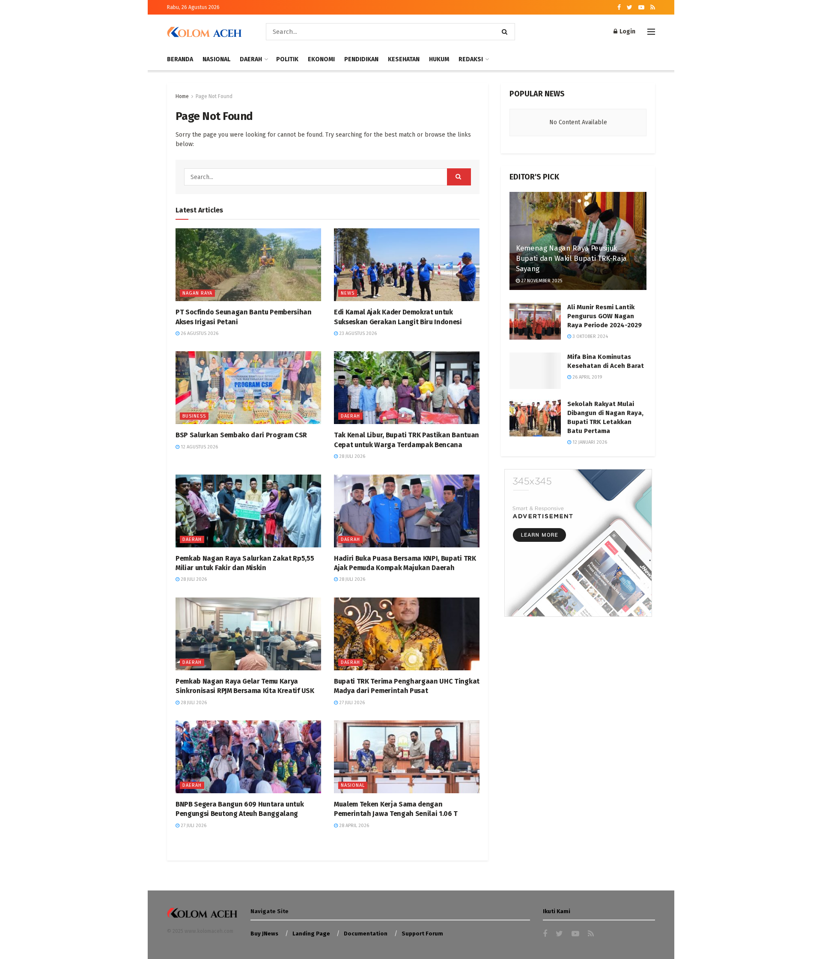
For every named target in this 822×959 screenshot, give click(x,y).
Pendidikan (361, 59)
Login (626, 31)
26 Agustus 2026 (198, 333)
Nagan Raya (197, 293)
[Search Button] (506, 31)
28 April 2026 (353, 825)
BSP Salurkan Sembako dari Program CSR (241, 435)
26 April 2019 (586, 377)
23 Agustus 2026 (357, 333)
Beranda (180, 59)
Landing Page (311, 933)
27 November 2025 (541, 281)
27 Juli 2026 (351, 702)
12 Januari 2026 (589, 442)
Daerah (251, 59)
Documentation (365, 933)
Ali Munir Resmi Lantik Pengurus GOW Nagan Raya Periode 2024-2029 (604, 316)
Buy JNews (264, 933)
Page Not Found (214, 96)
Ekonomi (321, 59)
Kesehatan (404, 59)
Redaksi (471, 59)
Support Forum (422, 933)
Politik (287, 59)
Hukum (439, 59)
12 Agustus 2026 (198, 447)
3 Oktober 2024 (589, 336)
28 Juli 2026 (351, 456)
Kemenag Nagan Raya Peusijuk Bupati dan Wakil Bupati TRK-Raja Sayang (571, 258)
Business (194, 416)
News (347, 293)
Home (182, 96)
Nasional (216, 59)
